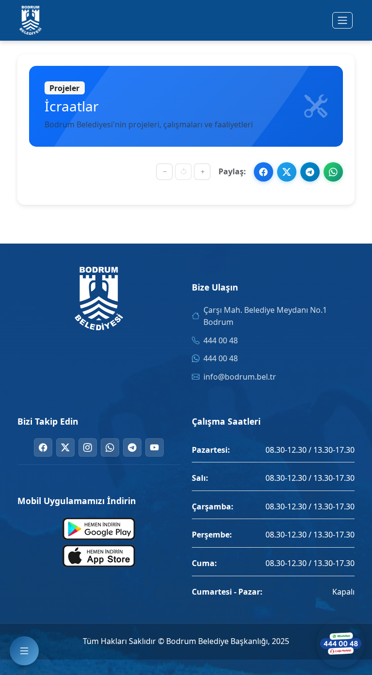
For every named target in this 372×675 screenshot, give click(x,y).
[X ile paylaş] (286, 172)
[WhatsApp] (110, 447)
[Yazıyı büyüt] (202, 171)
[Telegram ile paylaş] (310, 172)
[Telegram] (132, 447)
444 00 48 (220, 340)
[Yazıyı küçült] (164, 171)
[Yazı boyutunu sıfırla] (183, 171)
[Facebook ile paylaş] (263, 172)
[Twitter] (65, 447)
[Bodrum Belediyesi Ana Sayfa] (30, 20)
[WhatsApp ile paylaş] (333, 172)
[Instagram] (87, 447)
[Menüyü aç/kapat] (342, 20)
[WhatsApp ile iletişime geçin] (340, 643)
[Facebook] (43, 447)
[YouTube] (154, 447)
